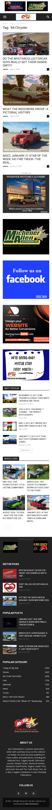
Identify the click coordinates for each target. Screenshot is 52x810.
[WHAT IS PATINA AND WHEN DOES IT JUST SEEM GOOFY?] (10, 649)
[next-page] (9, 527)
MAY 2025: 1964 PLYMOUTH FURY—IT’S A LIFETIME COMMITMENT (14, 485)
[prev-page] (4, 527)
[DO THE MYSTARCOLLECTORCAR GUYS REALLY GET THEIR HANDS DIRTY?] (26, 43)
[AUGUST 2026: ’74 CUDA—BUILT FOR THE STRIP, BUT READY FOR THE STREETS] (14, 502)
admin (5, 69)
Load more (25, 450)
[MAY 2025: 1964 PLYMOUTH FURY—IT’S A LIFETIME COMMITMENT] (14, 471)
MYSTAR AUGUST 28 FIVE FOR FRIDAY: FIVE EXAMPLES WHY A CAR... (33, 573)
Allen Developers (32, 804)
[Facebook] (18, 793)
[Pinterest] (26, 793)
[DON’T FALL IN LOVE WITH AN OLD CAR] (10, 587)
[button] (4, 17)
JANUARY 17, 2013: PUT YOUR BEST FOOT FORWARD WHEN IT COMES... (32, 439)
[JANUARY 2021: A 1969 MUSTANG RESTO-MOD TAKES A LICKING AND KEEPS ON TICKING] (38, 502)
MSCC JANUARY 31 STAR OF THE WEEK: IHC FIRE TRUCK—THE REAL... (25, 159)
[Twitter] (33, 793)
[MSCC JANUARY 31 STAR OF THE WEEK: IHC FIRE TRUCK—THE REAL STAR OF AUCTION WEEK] (26, 137)
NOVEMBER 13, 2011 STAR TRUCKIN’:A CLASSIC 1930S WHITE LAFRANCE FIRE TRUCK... (34, 398)
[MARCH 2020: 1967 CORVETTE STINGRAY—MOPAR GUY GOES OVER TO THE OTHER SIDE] (38, 471)
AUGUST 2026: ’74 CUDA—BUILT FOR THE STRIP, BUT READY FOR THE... (13, 515)
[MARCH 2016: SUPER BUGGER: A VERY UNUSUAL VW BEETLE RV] (10, 636)
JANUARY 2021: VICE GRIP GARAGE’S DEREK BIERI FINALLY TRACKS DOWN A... (33, 622)
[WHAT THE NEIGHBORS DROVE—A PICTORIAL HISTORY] (26, 90)
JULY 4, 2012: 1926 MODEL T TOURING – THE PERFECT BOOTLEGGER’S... (31, 412)
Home (5, 23)
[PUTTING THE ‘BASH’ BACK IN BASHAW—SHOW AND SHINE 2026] (10, 601)
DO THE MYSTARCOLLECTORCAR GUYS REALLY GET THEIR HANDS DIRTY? (25, 62)
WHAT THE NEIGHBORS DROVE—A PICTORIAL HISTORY (25, 110)
